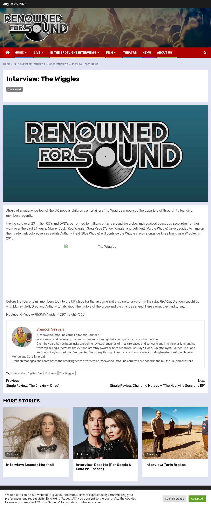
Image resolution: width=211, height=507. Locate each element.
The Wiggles (67, 373)
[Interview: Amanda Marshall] (36, 433)
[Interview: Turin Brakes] (175, 433)
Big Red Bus (35, 373)
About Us (164, 52)
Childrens (50, 373)
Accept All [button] (197, 498)
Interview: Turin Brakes (165, 465)
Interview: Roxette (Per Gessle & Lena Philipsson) (103, 467)
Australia (19, 373)
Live (37, 52)
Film (109, 52)
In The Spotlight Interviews (73, 52)
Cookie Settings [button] (174, 498)
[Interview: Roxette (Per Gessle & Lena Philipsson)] (105, 433)
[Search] (204, 53)
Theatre (130, 52)
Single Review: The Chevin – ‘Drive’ (32, 383)
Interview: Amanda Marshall (30, 465)
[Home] (8, 53)
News (147, 52)
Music (19, 52)
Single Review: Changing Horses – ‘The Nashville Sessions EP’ (157, 383)
